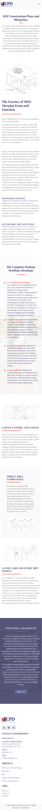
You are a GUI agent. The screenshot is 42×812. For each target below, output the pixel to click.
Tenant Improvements (10, 781)
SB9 (3, 774)
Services (5, 796)
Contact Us (6, 793)
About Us (5, 791)
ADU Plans (6, 771)
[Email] (13, 728)
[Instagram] (9, 728)
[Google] (4, 728)
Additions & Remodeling (11, 778)
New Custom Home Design (12, 768)
